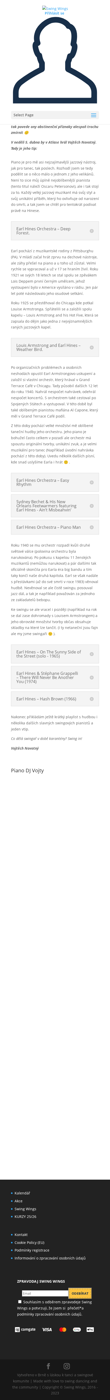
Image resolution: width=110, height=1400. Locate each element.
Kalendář (22, 1193)
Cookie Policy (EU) (29, 1242)
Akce (19, 1201)
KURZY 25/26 (25, 1216)
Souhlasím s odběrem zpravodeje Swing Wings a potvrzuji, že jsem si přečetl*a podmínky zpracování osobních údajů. (55, 1308)
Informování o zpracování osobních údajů (50, 1258)
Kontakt (21, 1234)
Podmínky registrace (32, 1250)
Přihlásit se (54, 13)
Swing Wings (25, 1208)
